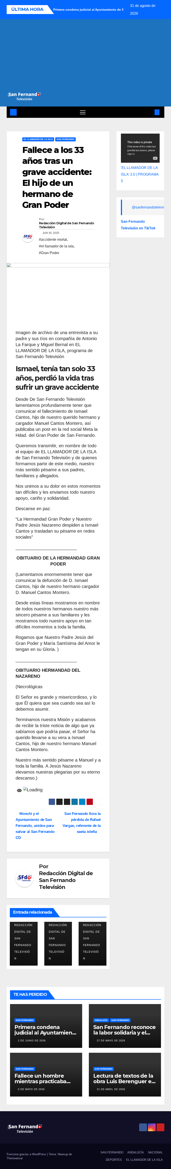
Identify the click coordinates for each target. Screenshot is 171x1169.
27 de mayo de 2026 (111, 1040)
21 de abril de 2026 (111, 1089)
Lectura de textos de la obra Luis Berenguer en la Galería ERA (124, 1081)
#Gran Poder (49, 253)
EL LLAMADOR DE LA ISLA (38, 139)
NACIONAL (155, 1152)
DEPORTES (114, 1159)
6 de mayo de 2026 (31, 1089)
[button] (150, 112)
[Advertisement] (85, 58)
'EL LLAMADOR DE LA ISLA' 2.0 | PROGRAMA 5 (140, 174)
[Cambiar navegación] (82, 112)
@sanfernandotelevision (151, 207)
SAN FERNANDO (65, 139)
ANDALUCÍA (101, 1020)
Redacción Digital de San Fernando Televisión (66, 225)
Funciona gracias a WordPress (27, 1154)
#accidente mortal (53, 239)
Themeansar (15, 1158)
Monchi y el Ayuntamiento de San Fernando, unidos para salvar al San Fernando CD (35, 825)
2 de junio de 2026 (32, 1040)
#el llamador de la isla (56, 246)
